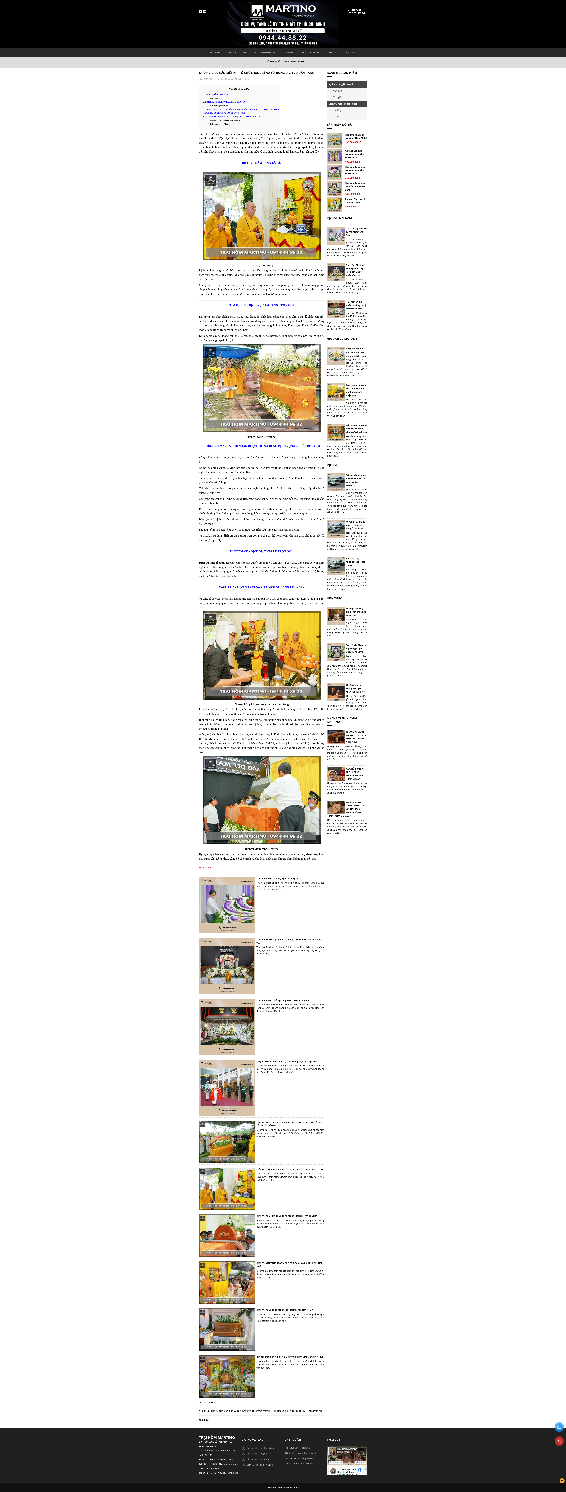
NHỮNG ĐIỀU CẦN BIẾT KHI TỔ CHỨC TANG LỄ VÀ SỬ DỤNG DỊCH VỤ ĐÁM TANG (256, 73)
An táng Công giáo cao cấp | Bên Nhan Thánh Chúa (355, 154)
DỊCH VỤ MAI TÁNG (238, 52)
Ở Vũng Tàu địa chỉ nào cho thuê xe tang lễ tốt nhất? (355, 525)
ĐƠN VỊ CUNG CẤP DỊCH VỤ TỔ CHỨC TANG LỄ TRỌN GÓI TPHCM (289, 1169)
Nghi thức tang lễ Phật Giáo (298, 1447)
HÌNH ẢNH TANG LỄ (310, 52)
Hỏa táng (337, 110)
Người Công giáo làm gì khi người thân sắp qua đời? (355, 688)
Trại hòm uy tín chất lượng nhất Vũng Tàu (277, 878)
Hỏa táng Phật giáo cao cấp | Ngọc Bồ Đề (356, 136)
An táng (336, 116)
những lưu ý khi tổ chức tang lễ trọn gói (275, 1410)
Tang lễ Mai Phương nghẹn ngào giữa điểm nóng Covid (356, 648)
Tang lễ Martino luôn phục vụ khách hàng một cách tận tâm (286, 1061)
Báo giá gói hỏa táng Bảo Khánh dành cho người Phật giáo (356, 428)
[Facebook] (347, 1460)
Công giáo (337, 97)
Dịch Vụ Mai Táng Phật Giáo (260, 1448)
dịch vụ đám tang (219, 1410)
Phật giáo (337, 90)
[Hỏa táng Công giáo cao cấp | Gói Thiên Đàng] (334, 188)
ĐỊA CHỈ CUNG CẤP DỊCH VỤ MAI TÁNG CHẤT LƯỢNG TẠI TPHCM (289, 1357)
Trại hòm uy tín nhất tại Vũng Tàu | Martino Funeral (282, 1000)
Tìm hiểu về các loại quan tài (298, 1458)
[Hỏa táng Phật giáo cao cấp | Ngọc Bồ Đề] (334, 140)
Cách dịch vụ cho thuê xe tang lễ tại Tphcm (355, 562)
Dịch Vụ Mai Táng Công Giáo (260, 1459)
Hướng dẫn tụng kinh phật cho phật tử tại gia (356, 612)
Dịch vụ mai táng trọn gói (343, 103)
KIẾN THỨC (332, 52)
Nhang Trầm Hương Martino (342, 720)
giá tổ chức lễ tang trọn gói (309, 1410)
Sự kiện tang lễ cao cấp (341, 84)
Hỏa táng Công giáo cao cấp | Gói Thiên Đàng (355, 186)
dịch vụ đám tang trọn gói (242, 1410)
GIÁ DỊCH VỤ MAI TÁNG (266, 52)
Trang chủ (215, 52)
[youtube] (204, 11)
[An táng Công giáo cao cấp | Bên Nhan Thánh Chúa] (334, 156)
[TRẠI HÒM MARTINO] (282, 24)
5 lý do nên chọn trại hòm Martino (301, 1453)
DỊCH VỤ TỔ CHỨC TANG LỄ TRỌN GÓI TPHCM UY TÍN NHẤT (286, 1216)
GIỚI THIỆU (351, 52)
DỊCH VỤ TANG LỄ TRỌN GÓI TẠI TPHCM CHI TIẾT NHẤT (284, 1310)
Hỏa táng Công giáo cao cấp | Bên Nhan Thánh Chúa (355, 170)
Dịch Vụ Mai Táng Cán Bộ (259, 1453)
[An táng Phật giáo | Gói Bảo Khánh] (334, 204)
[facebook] (200, 11)
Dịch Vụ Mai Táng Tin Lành (260, 1464)
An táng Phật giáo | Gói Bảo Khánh (355, 201)
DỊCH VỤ (289, 52)
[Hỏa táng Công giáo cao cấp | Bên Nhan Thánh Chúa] (334, 172)
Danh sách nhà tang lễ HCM (298, 1463)
